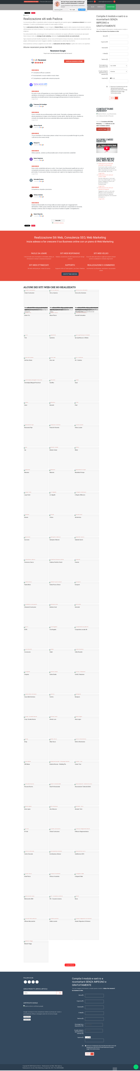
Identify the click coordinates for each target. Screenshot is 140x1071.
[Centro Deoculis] (29, 851)
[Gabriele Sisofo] (79, 537)
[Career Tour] (78, 762)
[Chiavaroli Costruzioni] (30, 604)
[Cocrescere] (28, 649)
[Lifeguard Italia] (79, 874)
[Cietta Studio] (53, 672)
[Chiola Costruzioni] (54, 829)
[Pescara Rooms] (29, 784)
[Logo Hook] (27, 492)
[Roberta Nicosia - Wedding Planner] (59, 762)
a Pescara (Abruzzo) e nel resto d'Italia (50, 1)
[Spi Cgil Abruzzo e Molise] (82, 335)
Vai (60, 993)
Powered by (57, 9)
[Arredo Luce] (53, 717)
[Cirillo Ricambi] (78, 649)
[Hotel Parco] (28, 874)
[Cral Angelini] (53, 627)
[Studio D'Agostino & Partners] (83, 919)
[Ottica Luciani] (78, 425)
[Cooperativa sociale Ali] (81, 627)
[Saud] (76, 380)
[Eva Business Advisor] (55, 851)
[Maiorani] (52, 470)
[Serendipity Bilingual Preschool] (33, 380)
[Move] (76, 896)
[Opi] (25, 447)
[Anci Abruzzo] (53, 806)
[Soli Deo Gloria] (28, 358)
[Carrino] (51, 694)
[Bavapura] (77, 694)
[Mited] (76, 447)
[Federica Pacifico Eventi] (56, 560)
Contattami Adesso (70, 274)
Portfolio (100, 7)
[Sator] (26, 402)
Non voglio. (72, 9)
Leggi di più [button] (35, 99)
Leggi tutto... (101, 173)
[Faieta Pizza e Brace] (55, 582)
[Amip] (26, 739)
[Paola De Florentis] (54, 425)
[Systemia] (52, 335)
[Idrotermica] (78, 515)
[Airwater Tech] (78, 806)
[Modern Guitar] (53, 447)
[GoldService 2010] (79, 851)
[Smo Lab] (52, 358)
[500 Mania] (27, 762)
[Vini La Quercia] (53, 290)
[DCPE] (26, 627)
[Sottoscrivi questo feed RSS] (115, 201)
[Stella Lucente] (53, 919)
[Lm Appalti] (52, 492)
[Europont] (77, 582)
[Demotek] (77, 604)
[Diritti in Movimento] (80, 739)
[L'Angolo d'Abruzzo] (80, 492)
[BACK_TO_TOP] (94, 1068)
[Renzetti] (52, 402)
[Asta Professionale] (55, 784)
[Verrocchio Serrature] (80, 290)
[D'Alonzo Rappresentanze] (82, 829)
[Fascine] (77, 560)
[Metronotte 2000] (29, 896)
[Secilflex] (52, 380)
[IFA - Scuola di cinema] (55, 896)
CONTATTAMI (111, 7)
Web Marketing (96, 237)
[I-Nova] (51, 515)
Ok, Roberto (82, 9)
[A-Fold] (26, 829)
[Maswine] (27, 470)
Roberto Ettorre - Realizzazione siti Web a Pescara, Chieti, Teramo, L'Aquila (33, 7)
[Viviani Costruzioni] (29, 290)
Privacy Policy (27, 1016)
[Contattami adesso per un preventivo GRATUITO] (58, 223)
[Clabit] (51, 649)
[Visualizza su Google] (31, 105)
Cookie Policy (27, 1019)
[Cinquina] (27, 672)
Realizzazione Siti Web (48, 237)
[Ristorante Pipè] (29, 425)
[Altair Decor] (53, 739)
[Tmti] (26, 335)
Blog (92, 7)
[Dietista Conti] (53, 604)
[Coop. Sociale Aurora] (30, 717)
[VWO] (61, 9)
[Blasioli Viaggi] (28, 941)
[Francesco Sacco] (29, 560)
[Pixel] (76, 402)
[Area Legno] (78, 717)
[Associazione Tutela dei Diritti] (83, 784)
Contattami (102, 129)
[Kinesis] (26, 515)
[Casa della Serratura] (30, 694)
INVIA (112, 98)
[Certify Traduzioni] (79, 672)
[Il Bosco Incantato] (54, 874)
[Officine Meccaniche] (30, 919)
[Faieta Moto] (28, 582)
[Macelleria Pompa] (80, 470)
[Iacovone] (27, 537)
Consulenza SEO (74, 237)
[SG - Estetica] (78, 358)
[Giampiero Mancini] (55, 537)
